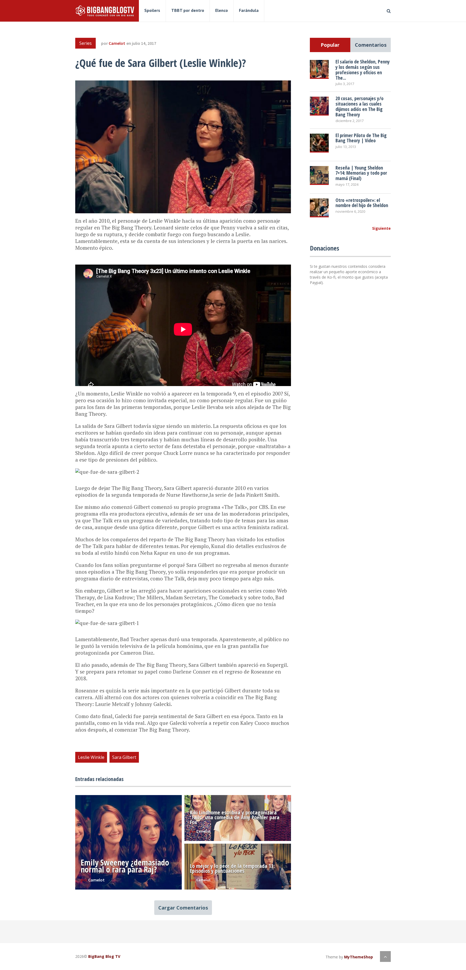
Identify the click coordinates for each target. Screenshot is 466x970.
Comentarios (370, 45)
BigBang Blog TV (104, 956)
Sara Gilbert (124, 757)
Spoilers (152, 10)
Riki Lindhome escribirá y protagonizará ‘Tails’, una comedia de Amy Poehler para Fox (234, 817)
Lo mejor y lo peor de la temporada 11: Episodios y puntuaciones (232, 868)
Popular (330, 45)
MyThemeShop (358, 956)
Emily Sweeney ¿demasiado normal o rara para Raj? (125, 866)
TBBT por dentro (187, 10)
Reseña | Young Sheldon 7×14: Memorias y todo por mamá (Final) (361, 173)
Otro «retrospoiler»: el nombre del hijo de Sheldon (361, 203)
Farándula (249, 10)
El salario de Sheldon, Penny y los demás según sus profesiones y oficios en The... (362, 69)
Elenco (221, 10)
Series (85, 43)
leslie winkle (91, 757)
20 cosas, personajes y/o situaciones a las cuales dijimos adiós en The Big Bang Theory (359, 106)
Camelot (117, 43)
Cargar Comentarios (183, 907)
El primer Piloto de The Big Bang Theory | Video (361, 138)
